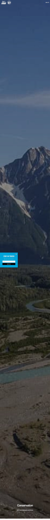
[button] (16, 254)
